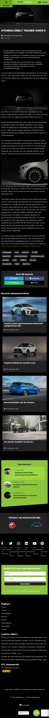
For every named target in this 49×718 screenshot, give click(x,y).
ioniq (15, 260)
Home (3, 607)
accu (16, 252)
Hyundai (7, 38)
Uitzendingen (6, 613)
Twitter (15, 278)
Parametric (7, 264)
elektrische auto (37, 256)
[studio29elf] (25, 705)
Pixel (17, 264)
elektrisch (6, 256)
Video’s (4, 610)
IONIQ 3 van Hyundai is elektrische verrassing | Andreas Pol (23, 647)
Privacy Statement (16, 697)
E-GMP (34, 252)
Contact (4, 629)
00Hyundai (7, 252)
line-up (33, 260)
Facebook (35, 278)
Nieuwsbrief (5, 626)
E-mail (35, 282)
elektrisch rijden (20, 256)
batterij (25, 252)
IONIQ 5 (23, 260)
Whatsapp (15, 282)
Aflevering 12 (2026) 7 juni (11, 653)
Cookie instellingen (32, 697)
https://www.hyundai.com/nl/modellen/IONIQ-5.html (20, 246)
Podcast (4, 616)
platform (26, 264)
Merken (4, 620)
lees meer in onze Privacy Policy (30, 591)
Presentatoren (6, 623)
